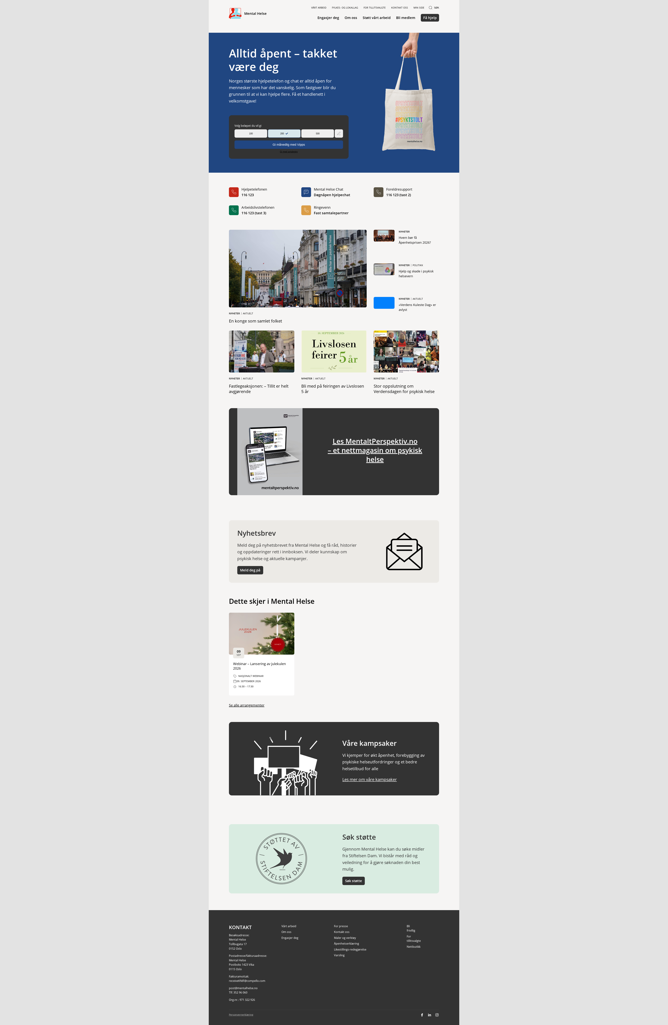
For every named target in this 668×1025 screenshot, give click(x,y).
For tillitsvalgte (375, 7)
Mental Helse (255, 13)
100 (251, 133)
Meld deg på (250, 570)
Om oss (351, 17)
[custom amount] (339, 133)
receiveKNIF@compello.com (247, 981)
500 (318, 133)
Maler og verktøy (345, 938)
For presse (341, 926)
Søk (436, 7)
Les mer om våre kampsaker (369, 779)
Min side (418, 7)
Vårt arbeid (318, 7)
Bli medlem (405, 17)
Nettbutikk (413, 947)
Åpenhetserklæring (346, 943)
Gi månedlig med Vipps (289, 144)
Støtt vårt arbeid (377, 17)
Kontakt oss (399, 7)
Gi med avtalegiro (289, 151)
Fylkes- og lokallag (345, 7)
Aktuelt (248, 313)
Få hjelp (430, 17)
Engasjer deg (328, 17)
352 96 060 (240, 992)
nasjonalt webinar (251, 676)
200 (282, 133)
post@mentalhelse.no (243, 988)
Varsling (339, 955)
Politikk (418, 265)
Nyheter (234, 313)
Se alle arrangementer (246, 705)
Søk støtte (353, 880)
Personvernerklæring (241, 1014)
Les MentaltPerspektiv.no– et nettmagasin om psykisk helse (375, 450)
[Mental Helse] (235, 13)
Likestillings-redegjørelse (350, 949)
